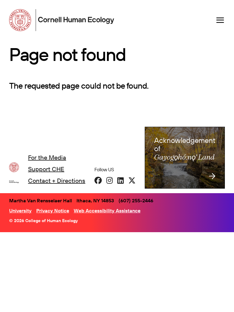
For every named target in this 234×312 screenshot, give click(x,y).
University (20, 210)
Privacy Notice (52, 210)
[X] (132, 180)
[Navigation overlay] (220, 20)
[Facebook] (98, 180)
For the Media (47, 157)
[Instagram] (109, 180)
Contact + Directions (56, 180)
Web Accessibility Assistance (107, 210)
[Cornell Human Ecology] (21, 20)
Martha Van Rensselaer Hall (40, 200)
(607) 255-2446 (136, 200)
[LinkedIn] (120, 180)
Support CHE (46, 169)
